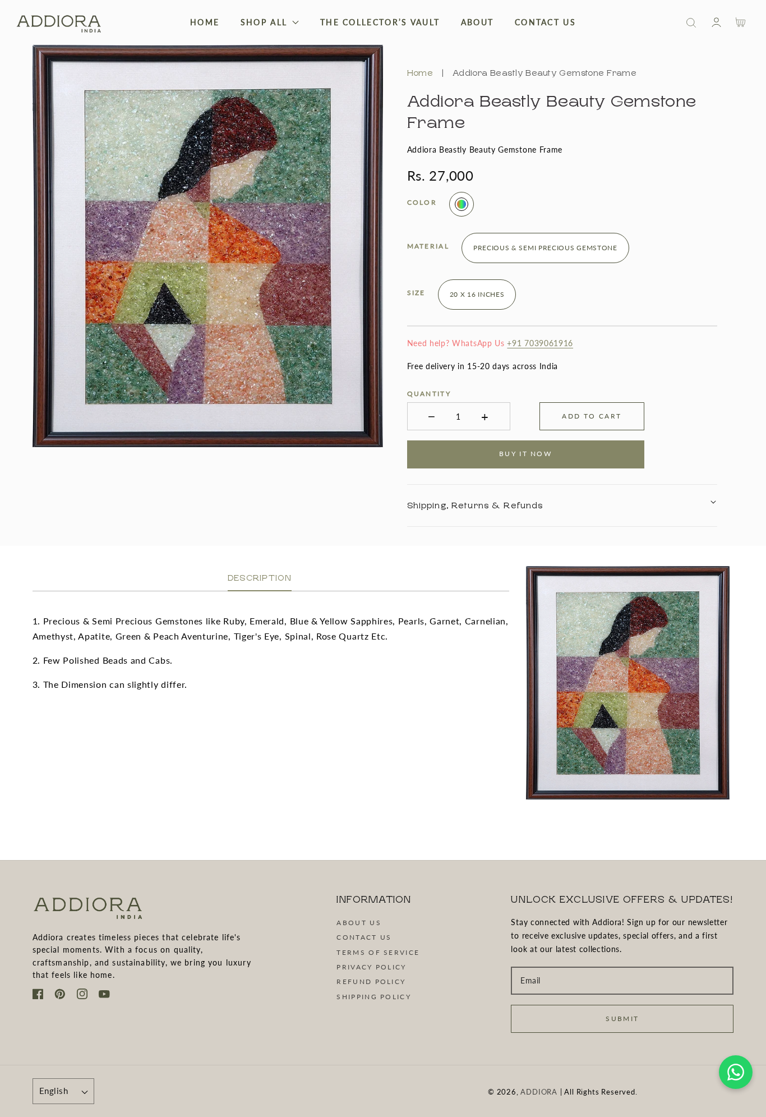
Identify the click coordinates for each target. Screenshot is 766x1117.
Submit (622, 1018)
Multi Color (461, 204)
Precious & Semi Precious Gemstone (545, 247)
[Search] (691, 22)
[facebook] (38, 996)
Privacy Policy (371, 967)
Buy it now (525, 453)
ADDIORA (538, 1091)
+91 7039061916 (540, 343)
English (53, 1091)
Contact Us (363, 937)
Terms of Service (377, 952)
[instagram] (82, 996)
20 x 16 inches (476, 294)
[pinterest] (60, 996)
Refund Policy (370, 981)
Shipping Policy (373, 996)
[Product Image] (208, 246)
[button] (691, 22)
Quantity (428, 393)
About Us (358, 922)
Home (420, 72)
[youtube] (104, 996)
